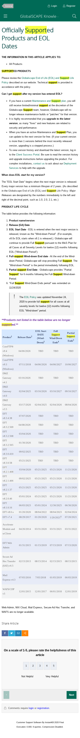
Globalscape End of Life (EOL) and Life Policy (38, 190)
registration (43, 708)
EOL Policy (30, 297)
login (31, 708)
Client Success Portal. (28, 154)
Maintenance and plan (49, 101)
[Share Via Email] (18, 633)
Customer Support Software (28, 722)
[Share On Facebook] (5, 633)
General (8, 6)
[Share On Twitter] (11, 633)
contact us (39, 163)
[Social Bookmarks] (25, 633)
